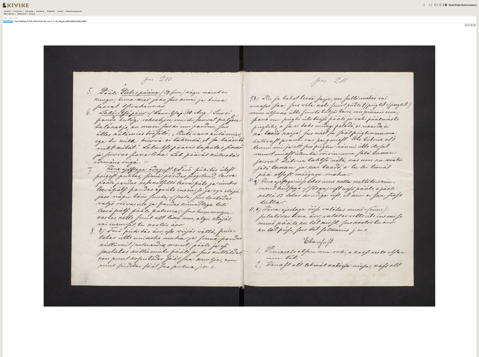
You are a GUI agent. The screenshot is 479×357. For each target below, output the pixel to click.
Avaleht (7, 11)
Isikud (60, 11)
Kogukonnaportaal (74, 11)
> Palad (16, 18)
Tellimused (21, 14)
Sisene (32, 14)
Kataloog (40, 11)
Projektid (51, 11)
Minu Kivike (9, 14)
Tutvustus (17, 11)
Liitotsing (29, 11)
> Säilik (5, 18)
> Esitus (10, 18)
